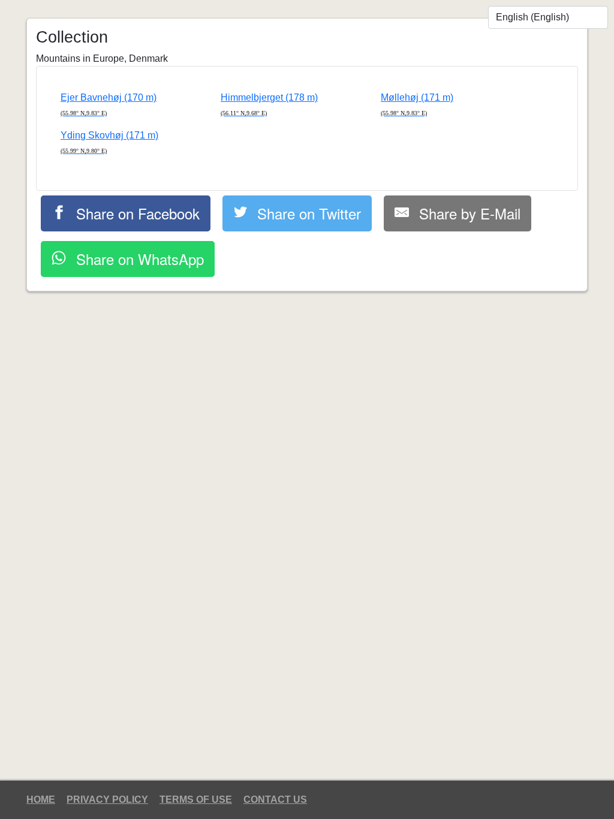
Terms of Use (195, 799)
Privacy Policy (107, 799)
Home (40, 799)
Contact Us (275, 799)
